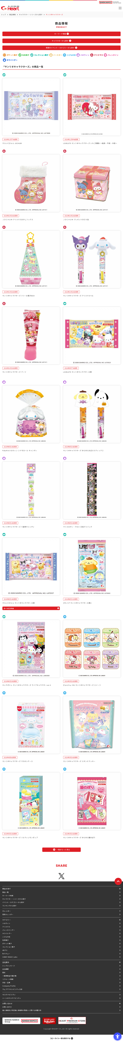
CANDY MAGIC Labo (9, 957)
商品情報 (12, 14)
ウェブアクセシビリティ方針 (12, 989)
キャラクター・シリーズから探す (30, 14)
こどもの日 (6, 937)
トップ (3, 14)
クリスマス (6, 927)
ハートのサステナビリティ (11, 998)
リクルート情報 (7, 979)
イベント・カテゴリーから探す (13, 902)
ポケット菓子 (7, 943)
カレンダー (6, 911)
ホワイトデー (7, 933)
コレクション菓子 (8, 947)
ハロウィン (6, 923)
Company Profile (8, 986)
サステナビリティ (9, 994)
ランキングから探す (9, 906)
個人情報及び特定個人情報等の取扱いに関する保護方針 (21, 1010)
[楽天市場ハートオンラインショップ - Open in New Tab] (49, 1020)
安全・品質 (6, 982)
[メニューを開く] (120, 8)
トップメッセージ (8, 966)
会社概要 (5, 969)
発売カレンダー (7, 914)
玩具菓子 (5, 940)
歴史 (4, 972)
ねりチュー (6, 954)
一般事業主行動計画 (9, 976)
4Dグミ (5, 950)
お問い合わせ (7, 1007)
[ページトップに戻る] (118, 881)
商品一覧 (5, 892)
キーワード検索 (7, 895)
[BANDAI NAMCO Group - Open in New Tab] (21, 1020)
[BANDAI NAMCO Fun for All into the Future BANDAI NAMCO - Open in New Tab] (110, 2)
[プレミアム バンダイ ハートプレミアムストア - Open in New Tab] (72, 1020)
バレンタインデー (8, 930)
